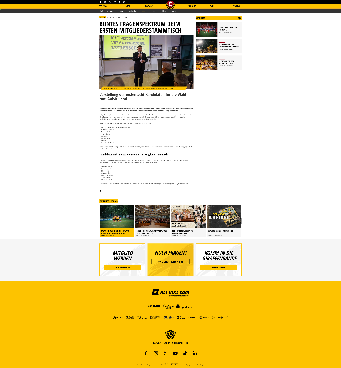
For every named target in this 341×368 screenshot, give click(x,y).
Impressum (155, 365)
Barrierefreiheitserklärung (143, 365)
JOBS (186, 343)
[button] (229, 6)
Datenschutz (174, 365)
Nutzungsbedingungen (185, 365)
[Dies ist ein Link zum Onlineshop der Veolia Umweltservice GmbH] (204, 317)
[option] (116, 221)
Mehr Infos (218, 267)
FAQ (162, 365)
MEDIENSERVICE (177, 343)
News (128, 6)
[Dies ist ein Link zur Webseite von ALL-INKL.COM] (170, 292)
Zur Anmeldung (122, 267)
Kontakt (167, 365)
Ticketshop (192, 6)
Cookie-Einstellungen (199, 365)
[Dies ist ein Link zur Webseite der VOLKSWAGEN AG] (213, 317)
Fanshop (213, 6)
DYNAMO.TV (149, 6)
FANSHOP (167, 343)
